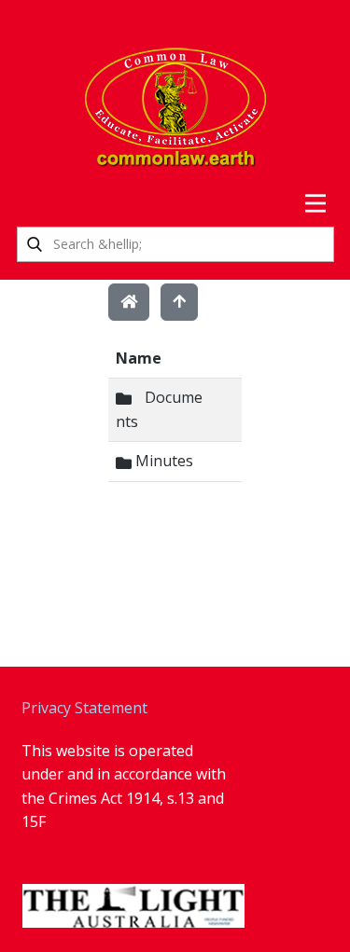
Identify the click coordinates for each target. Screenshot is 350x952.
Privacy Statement (84, 707)
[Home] (128, 302)
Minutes (162, 460)
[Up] (179, 302)
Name (138, 358)
